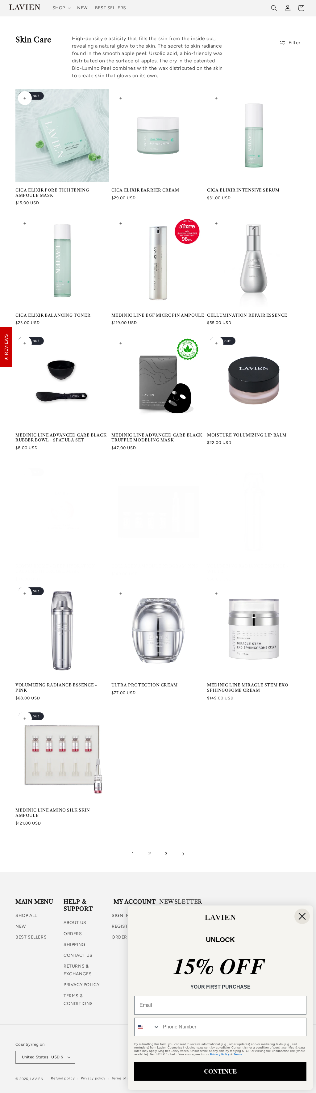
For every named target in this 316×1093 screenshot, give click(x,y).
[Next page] (183, 854)
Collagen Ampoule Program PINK (155, 565)
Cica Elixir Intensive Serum (243, 190)
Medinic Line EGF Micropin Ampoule (157, 315)
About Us (75, 922)
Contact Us (78, 955)
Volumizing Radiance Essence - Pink (56, 687)
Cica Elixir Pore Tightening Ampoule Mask (52, 193)
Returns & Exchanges (78, 970)
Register (123, 926)
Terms (238, 1054)
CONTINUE (220, 1071)
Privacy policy (93, 1078)
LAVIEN (37, 1079)
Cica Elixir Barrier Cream (145, 190)
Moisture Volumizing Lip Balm (247, 435)
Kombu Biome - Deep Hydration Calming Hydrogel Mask (55, 568)
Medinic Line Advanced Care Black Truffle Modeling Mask (156, 438)
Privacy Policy (81, 984)
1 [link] (133, 854)
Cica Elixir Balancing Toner (52, 315)
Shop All (26, 915)
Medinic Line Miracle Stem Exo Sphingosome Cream (247, 687)
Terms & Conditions (78, 999)
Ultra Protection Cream (144, 684)
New (20, 926)
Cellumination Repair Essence (247, 315)
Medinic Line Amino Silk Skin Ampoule (52, 813)
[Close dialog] (302, 916)
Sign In (120, 915)
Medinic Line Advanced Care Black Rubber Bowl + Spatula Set (60, 438)
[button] (61, 8)
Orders (73, 933)
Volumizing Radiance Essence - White (248, 568)
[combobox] (147, 1027)
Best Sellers (31, 937)
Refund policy (63, 1078)
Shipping (74, 944)
